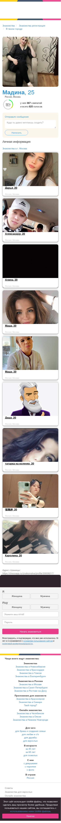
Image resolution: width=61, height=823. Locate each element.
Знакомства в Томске (30, 672)
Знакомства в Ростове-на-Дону (30, 690)
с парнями (30, 766)
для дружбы (30, 737)
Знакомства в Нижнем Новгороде (30, 719)
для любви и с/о (30, 734)
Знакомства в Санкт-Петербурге (30, 687)
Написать (17, 132)
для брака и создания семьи (30, 731)
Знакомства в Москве (30, 684)
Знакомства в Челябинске (30, 713)
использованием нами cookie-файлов (30, 811)
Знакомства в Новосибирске (30, 666)
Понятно (30, 816)
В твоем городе (14, 28)
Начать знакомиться (30, 631)
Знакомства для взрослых (18, 791)
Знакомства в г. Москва (14, 148)
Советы (9, 787)
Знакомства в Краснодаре (30, 669)
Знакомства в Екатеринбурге (30, 676)
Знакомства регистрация (32, 25)
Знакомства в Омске (30, 716)
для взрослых (30, 740)
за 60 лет (30, 752)
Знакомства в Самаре (30, 702)
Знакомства (8, 25)
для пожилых (30, 755)
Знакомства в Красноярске (30, 698)
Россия (30, 777)
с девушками (30, 763)
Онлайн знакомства (15, 795)
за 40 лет (30, 748)
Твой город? (30, 705)
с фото (30, 769)
